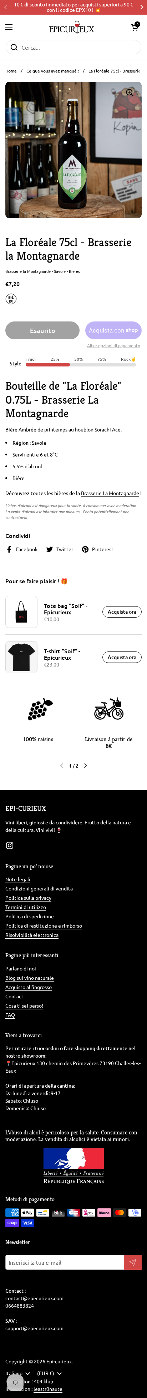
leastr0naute (48, 1388)
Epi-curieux (59, 1361)
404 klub (43, 1381)
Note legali (17, 879)
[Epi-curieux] (71, 27)
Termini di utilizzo (25, 907)
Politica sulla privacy (28, 897)
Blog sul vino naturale (29, 977)
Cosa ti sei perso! (24, 1005)
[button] (134, 27)
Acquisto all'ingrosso (28, 987)
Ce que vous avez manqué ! (52, 71)
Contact (14, 996)
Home (11, 71)
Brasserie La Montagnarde (110, 493)
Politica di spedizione (29, 916)
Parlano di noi (20, 968)
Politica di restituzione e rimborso (43, 925)
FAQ (10, 1015)
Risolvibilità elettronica (32, 935)
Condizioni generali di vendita (39, 888)
